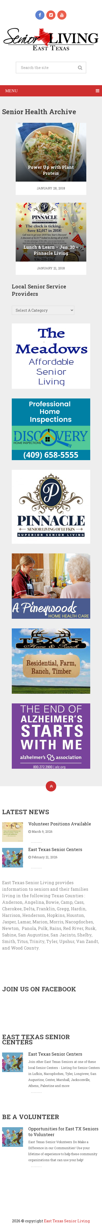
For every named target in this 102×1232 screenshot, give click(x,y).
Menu (11, 91)
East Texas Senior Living (67, 1220)
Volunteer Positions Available (59, 823)
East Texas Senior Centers (55, 849)
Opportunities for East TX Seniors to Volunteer (63, 1131)
